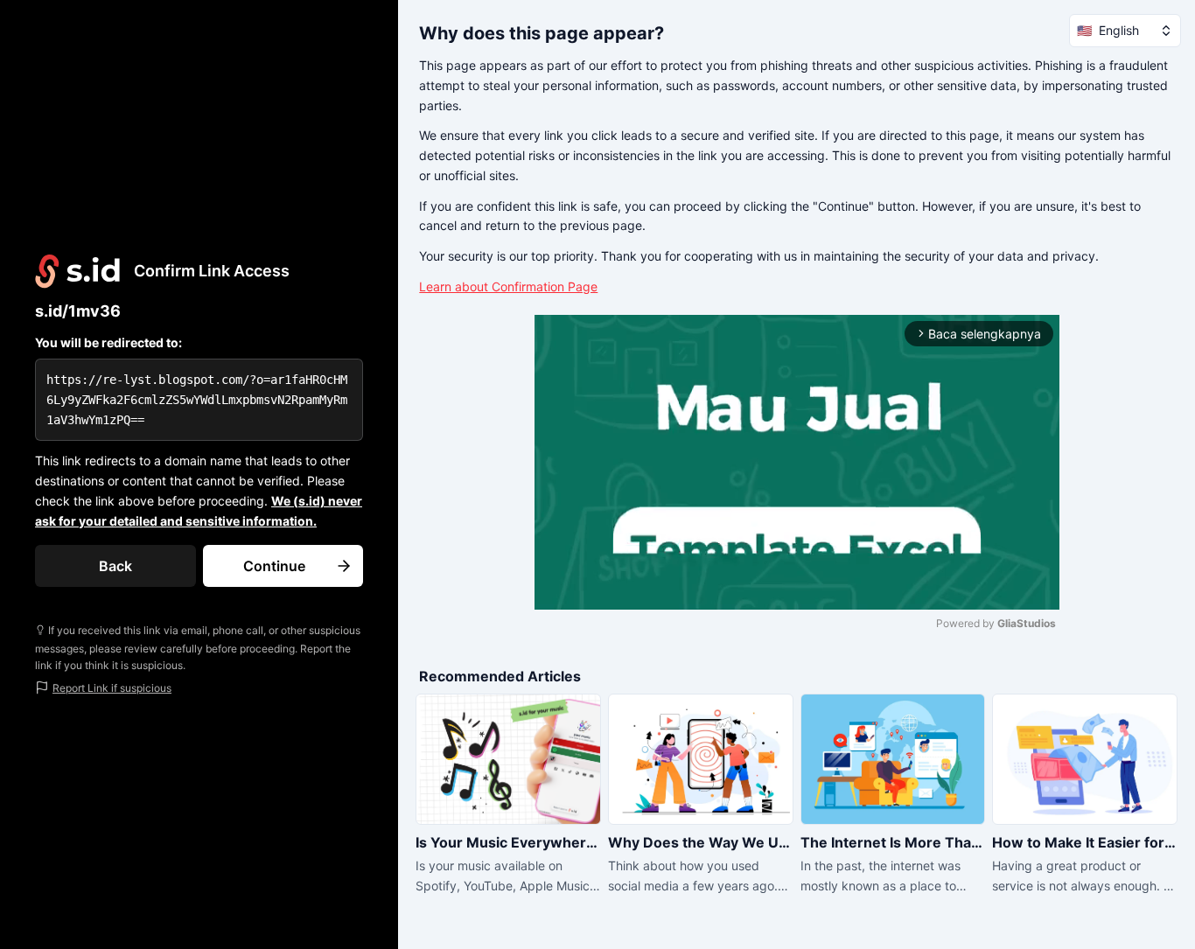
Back (115, 566)
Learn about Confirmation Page (508, 286)
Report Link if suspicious (111, 687)
